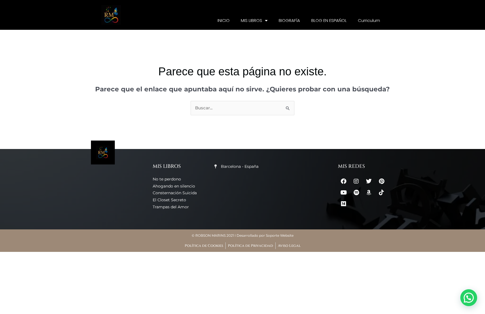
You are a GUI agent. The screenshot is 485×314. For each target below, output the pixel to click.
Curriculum (369, 20)
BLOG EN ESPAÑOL (329, 20)
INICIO (224, 20)
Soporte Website (280, 235)
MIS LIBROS (251, 20)
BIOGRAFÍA (289, 20)
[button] (468, 297)
